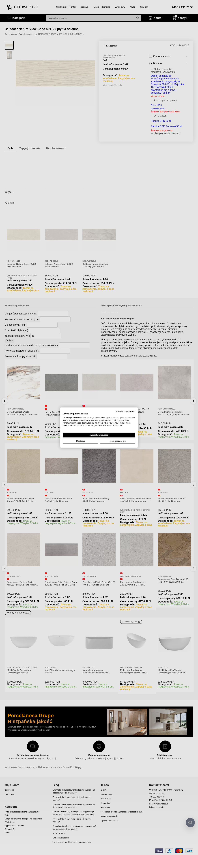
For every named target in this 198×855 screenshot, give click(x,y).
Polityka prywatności (125, 411)
